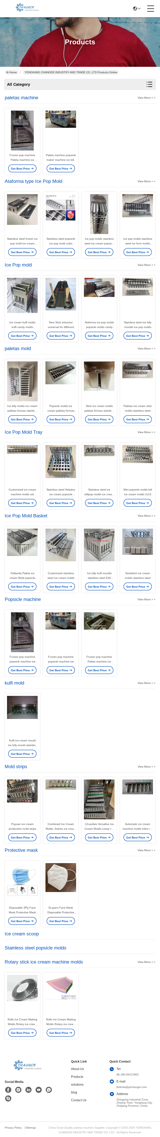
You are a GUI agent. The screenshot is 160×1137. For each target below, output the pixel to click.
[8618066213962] (48, 1090)
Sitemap (31, 1127)
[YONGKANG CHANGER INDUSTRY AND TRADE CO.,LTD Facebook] (8, 1090)
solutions (77, 1084)
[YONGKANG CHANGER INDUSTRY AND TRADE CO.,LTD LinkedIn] (28, 1090)
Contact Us (78, 1100)
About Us (77, 1069)
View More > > (146, 97)
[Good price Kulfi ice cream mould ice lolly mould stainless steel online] (22, 716)
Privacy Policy (13, 1127)
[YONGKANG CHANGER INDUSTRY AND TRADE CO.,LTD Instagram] (18, 1090)
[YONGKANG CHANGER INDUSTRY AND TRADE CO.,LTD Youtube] (38, 1090)
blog (74, 1092)
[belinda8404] (8, 1098)
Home (13, 72)
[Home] (26, 1070)
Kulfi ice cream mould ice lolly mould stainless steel (22, 745)
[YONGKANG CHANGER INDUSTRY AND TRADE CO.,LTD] (26, 8)
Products (77, 1076)
